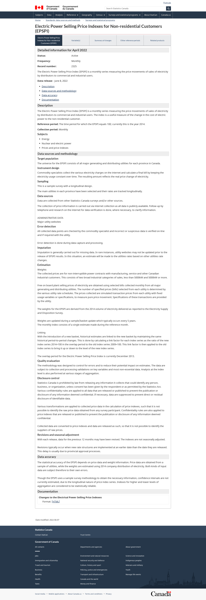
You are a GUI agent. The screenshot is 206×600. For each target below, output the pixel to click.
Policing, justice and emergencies (93, 570)
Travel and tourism (42, 565)
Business (38, 570)
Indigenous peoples (134, 560)
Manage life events (133, 574)
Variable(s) (75, 40)
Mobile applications (56, 594)
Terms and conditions (93, 594)
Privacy (108, 594)
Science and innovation (135, 556)
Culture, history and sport (90, 565)
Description (48, 86)
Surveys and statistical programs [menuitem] (123, 15)
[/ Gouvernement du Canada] (56, 8)
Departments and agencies (91, 547)
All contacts (39, 547)
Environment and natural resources (94, 556)
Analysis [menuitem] (59, 15)
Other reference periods (130, 40)
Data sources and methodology (59, 90)
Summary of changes (103, 40)
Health (37, 579)
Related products (157, 40)
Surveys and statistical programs (100, 20)
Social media (40, 594)
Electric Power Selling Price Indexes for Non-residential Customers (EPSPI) (48, 40)
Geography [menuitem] (87, 15)
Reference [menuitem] (71, 15)
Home (38, 20)
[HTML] (56, 501)
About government (133, 547)
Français (167, 2)
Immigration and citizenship (46, 560)
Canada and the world (89, 579)
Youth (128, 570)
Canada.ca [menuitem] (166, 15)
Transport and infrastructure (91, 574)
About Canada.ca (74, 594)
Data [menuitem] (49, 15)
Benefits (38, 574)
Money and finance (88, 584)
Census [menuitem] (99, 15)
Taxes (37, 584)
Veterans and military (134, 565)
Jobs (36, 556)
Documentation (50, 99)
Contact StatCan (41, 535)
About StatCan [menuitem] (150, 15)
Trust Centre (85, 535)
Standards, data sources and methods (63, 20)
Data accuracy (49, 95)
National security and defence (92, 560)
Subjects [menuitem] (39, 15)
